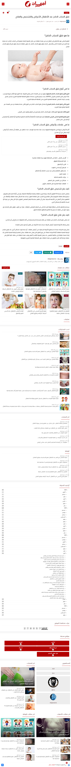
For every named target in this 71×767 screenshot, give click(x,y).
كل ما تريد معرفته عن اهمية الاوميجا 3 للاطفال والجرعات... (52, 437)
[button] (58, 252)
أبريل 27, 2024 (55, 404)
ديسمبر (63, 510)
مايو (64, 496)
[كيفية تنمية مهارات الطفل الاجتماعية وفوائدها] (65, 741)
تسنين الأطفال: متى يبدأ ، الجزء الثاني (56, 141)
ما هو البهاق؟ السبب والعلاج (58, 573)
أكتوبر (64, 492)
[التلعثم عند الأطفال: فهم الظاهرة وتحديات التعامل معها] (30, 757)
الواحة (20, 642)
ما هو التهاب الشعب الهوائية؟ (58, 584)
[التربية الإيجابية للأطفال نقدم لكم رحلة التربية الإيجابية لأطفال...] (65, 749)
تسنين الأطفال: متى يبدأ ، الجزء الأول (56, 146)
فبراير (64, 503)
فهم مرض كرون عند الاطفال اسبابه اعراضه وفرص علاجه (12, 290)
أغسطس (63, 517)
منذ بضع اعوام (61, 140)
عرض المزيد (6, 267)
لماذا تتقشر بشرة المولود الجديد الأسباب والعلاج (46, 382)
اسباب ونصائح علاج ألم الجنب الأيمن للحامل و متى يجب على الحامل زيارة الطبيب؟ (37, 335)
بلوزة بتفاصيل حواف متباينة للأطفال (57, 597)
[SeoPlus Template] (69, 765)
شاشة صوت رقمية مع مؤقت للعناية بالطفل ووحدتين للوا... (52, 557)
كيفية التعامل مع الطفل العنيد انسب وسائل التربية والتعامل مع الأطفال (39, 359)
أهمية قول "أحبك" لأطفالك (58, 571)
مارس (64, 501)
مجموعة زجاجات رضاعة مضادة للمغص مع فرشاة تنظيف (52, 592)
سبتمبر (63, 494)
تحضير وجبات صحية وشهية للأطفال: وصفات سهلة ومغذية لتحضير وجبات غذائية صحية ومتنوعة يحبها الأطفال (30, 406)
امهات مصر (52, 764)
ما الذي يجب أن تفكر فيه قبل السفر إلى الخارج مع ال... (53, 576)
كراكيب (53, 642)
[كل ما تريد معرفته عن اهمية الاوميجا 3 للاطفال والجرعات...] (30, 706)
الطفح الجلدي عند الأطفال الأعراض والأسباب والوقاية (53, 561)
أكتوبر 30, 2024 (55, 396)
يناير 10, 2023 (55, 373)
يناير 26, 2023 (55, 381)
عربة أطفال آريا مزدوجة (59, 586)
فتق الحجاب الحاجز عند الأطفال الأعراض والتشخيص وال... (53, 596)
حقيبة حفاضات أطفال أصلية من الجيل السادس (54, 563)
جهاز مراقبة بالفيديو (60, 580)
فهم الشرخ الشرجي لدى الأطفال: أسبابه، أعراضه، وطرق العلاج (51, 476)
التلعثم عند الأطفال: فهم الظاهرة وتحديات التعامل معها (52, 471)
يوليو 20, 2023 (55, 334)
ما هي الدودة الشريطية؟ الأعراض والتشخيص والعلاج (53, 555)
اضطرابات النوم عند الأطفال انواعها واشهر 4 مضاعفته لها (36, 290)
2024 (65, 489)
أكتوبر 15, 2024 (55, 357)
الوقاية (66, 12)
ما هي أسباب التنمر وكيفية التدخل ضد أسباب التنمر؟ (54, 559)
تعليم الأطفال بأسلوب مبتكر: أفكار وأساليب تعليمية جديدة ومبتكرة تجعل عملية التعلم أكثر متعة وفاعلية (32, 390)
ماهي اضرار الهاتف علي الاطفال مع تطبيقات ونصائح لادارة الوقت (50, 428)
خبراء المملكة (53, 647)
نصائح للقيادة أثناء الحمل (59, 594)
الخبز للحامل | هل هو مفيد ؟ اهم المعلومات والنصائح (45, 343)
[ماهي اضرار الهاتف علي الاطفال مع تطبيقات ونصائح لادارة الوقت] (30, 691)
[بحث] (3, 4)
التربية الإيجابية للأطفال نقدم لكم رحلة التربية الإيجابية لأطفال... (48, 749)
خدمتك (21, 647)
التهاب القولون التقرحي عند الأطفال (57, 578)
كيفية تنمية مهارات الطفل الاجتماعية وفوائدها (46, 367)
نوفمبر (63, 512)
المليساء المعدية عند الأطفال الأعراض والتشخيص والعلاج (43, 375)
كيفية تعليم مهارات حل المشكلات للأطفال (55, 565)
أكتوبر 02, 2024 (55, 365)
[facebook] (2, 765)
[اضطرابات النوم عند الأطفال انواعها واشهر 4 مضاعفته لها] (65, 757)
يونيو (64, 521)
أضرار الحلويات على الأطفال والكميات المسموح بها (54, 432)
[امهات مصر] (35, 4)
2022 (65, 535)
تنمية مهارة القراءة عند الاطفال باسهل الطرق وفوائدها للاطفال (41, 398)
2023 (65, 508)
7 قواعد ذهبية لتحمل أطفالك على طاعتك (56, 590)
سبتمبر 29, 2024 (54, 349)
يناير (64, 505)
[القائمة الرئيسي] (68, 4)
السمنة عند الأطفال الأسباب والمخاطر (56, 151)
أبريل (64, 499)
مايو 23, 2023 (55, 342)
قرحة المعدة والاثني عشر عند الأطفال (56, 588)
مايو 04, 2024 (55, 389)
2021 (65, 606)
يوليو (64, 519)
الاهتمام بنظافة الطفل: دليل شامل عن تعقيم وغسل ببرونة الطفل (49, 423)
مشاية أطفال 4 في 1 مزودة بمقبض (56, 569)
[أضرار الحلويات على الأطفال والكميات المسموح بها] (30, 698)
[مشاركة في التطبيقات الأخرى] (31, 252)
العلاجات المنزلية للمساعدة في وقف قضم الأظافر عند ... (53, 582)
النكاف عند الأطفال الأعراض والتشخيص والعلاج (55, 567)
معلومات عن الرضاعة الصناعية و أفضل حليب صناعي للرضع (52, 442)
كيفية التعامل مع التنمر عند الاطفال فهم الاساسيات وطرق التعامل (59, 290)
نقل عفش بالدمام (53, 653)
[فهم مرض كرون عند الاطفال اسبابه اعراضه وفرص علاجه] (30, 749)
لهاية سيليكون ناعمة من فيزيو (58, 574)
